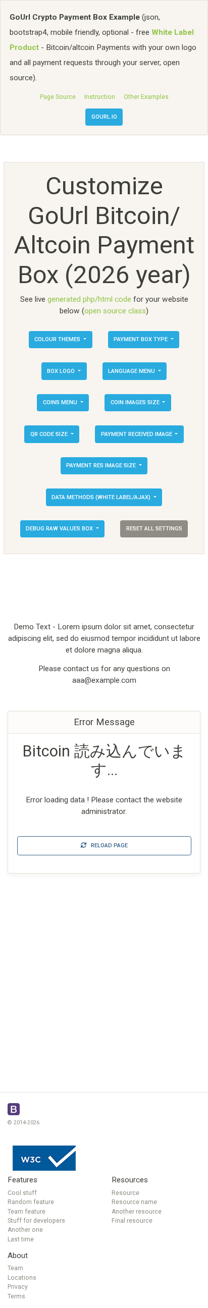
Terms (16, 1296)
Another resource (137, 1211)
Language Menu (132, 371)
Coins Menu (61, 402)
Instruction (99, 96)
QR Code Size (49, 434)
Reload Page (107, 845)
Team (15, 1268)
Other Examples (146, 96)
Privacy (18, 1286)
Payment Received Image (137, 434)
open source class (115, 310)
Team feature (26, 1211)
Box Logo (61, 371)
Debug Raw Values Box (60, 528)
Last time (21, 1239)
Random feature (31, 1202)
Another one (25, 1229)
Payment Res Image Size (101, 465)
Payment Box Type (141, 339)
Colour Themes (58, 339)
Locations (22, 1277)
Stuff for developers (36, 1220)
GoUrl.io (104, 117)
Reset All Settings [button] (154, 528)
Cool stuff (22, 1192)
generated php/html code (89, 299)
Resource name (134, 1202)
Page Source (58, 96)
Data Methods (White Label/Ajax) (101, 497)
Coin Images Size (136, 402)
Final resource (132, 1220)
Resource (125, 1192)
